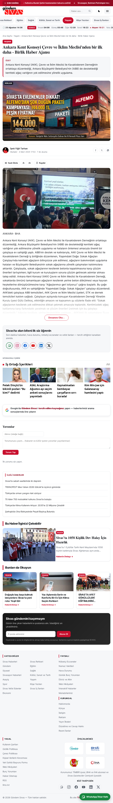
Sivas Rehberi (36, 661)
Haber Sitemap (10, 776)
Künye (62, 708)
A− (24, 163)
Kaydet (42, 163)
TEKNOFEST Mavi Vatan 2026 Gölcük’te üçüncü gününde (32, 487)
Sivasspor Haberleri (12, 675)
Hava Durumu (65, 670)
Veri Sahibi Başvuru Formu (15, 762)
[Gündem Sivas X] (98, 787)
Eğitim (20, 20)
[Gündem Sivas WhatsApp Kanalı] (61, 787)
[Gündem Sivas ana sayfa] (13, 11)
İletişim (62, 712)
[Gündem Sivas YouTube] (83, 787)
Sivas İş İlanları (101, 20)
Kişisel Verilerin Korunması (15, 758)
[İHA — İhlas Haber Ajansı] (95, 762)
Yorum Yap (11, 452)
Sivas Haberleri (10, 661)
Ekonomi (7, 693)
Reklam (62, 717)
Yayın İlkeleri (65, 721)
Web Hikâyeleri (66, 684)
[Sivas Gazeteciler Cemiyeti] (74, 762)
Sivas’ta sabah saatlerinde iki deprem (23, 481)
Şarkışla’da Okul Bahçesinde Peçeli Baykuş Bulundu (30, 511)
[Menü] (107, 11)
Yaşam (68, 20)
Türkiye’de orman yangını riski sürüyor (23, 493)
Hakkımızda (64, 703)
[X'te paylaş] (101, 150)
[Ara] (89, 11)
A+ (30, 163)
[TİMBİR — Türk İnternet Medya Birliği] (74, 748)
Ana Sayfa (7, 36)
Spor (5, 684)
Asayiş (6, 679)
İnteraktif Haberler (67, 688)
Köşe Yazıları (82, 20)
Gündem (7, 666)
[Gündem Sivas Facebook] (76, 787)
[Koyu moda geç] (99, 11)
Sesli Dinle (13, 163)
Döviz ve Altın (65, 679)
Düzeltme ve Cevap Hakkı (71, 726)
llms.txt (6, 785)
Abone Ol (63, 634)
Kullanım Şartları (10, 744)
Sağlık (31, 20)
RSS (5, 780)
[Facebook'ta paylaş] (95, 150)
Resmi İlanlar (65, 730)
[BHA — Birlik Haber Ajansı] (95, 748)
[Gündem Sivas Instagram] (69, 787)
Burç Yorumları (9, 771)
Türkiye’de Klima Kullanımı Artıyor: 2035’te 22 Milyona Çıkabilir (34, 505)
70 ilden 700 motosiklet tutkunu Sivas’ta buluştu (28, 499)
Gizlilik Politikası (10, 749)
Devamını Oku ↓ (56, 318)
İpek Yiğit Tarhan (19, 148)
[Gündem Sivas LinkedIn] (91, 787)
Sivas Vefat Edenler (12, 688)
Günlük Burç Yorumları (69, 675)
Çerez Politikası (10, 753)
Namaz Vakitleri (66, 666)
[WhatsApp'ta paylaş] (107, 150)
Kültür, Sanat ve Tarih (49, 20)
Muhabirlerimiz (66, 693)
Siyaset (6, 670)
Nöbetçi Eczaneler (67, 661)
